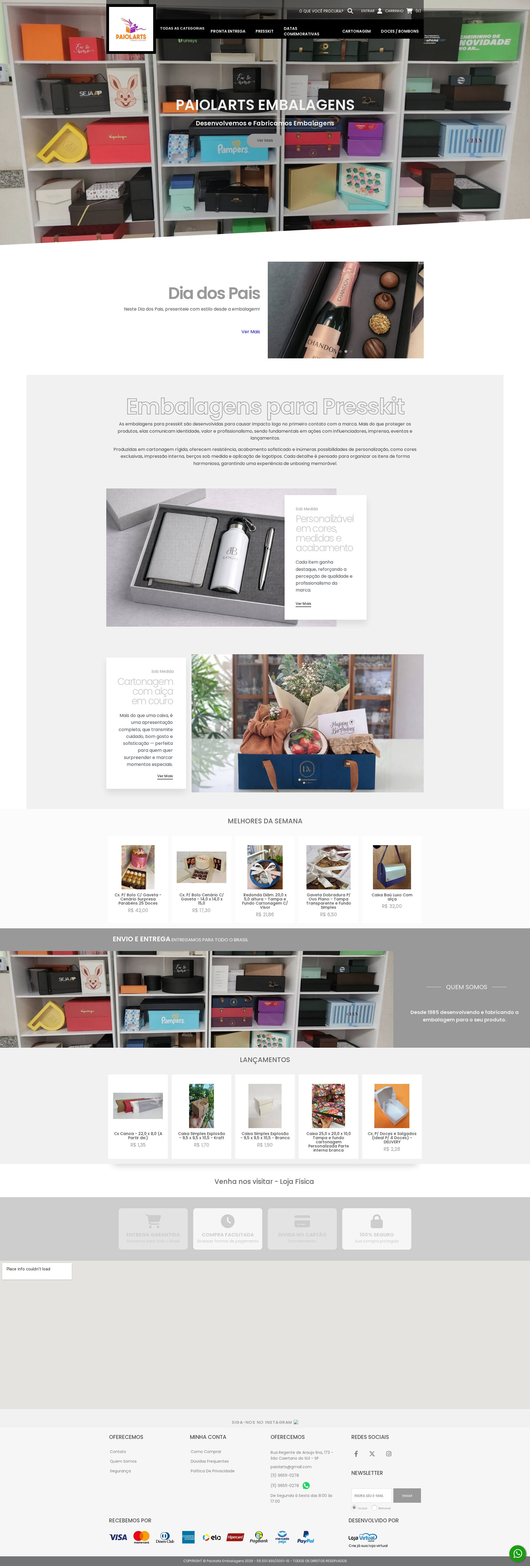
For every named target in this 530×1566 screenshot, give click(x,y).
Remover (384, 1508)
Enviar (407, 1496)
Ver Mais (251, 332)
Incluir (362, 1508)
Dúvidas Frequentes (210, 1461)
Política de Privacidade (213, 1471)
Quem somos (123, 1461)
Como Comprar (206, 1451)
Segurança (120, 1471)
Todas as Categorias (182, 28)
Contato (118, 1451)
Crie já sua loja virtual (368, 1545)
